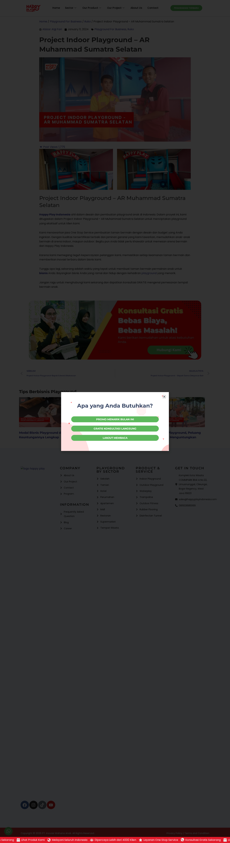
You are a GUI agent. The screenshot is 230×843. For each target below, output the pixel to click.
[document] (115, 421)
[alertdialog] (115, 840)
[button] (164, 396)
